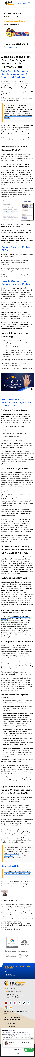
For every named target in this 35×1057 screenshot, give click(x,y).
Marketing (11, 1023)
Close (17, 1053)
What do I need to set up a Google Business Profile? (17, 276)
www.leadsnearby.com (14, 991)
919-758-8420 (20, 3)
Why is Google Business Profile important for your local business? (17, 255)
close (32, 1038)
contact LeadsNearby (11, 853)
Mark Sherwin (9, 900)
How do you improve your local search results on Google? (15, 270)
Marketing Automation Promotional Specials (16, 882)
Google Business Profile (10, 86)
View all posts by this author (10, 929)
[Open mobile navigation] (29, 3)
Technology (12, 1026)
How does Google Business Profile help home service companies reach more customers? (15, 263)
